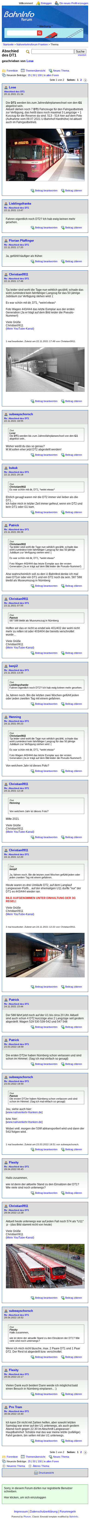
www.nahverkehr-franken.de (24, 1112)
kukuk (13, 468)
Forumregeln (68, 1511)
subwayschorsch (21, 414)
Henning (15, 717)
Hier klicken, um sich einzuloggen (25, 1497)
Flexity (13, 1162)
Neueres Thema (16, 1466)
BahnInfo (73, 1517)
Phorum (27, 1517)
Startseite (8, 44)
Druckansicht (46, 1472)
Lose (30, 61)
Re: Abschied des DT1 (16, 207)
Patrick (14, 525)
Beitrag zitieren (73, 190)
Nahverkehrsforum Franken (32, 44)
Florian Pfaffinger (21, 240)
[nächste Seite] (85, 79)
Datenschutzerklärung (44, 1511)
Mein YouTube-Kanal (20, 328)
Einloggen (46, 3)
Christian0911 (18, 274)
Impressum (21, 1511)
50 (34, 75)
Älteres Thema (41, 1466)
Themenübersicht (35, 70)
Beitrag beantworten (46, 190)
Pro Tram (15, 1407)
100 (40, 75)
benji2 (13, 666)
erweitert (82, 55)
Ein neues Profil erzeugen (74, 3)
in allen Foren (51, 75)
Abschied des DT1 (14, 91)
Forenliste (12, 70)
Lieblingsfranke (20, 203)
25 (29, 75)
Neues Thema (61, 70)
